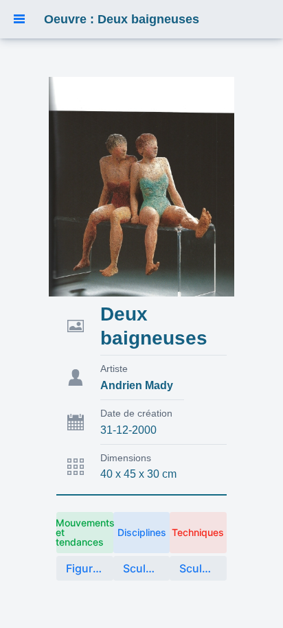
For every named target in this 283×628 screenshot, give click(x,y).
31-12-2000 (128, 430)
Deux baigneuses (153, 326)
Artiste (114, 368)
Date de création (136, 413)
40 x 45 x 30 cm (138, 474)
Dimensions (125, 457)
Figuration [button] (89, 568)
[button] (19, 19)
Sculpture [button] (146, 568)
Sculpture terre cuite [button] (202, 568)
